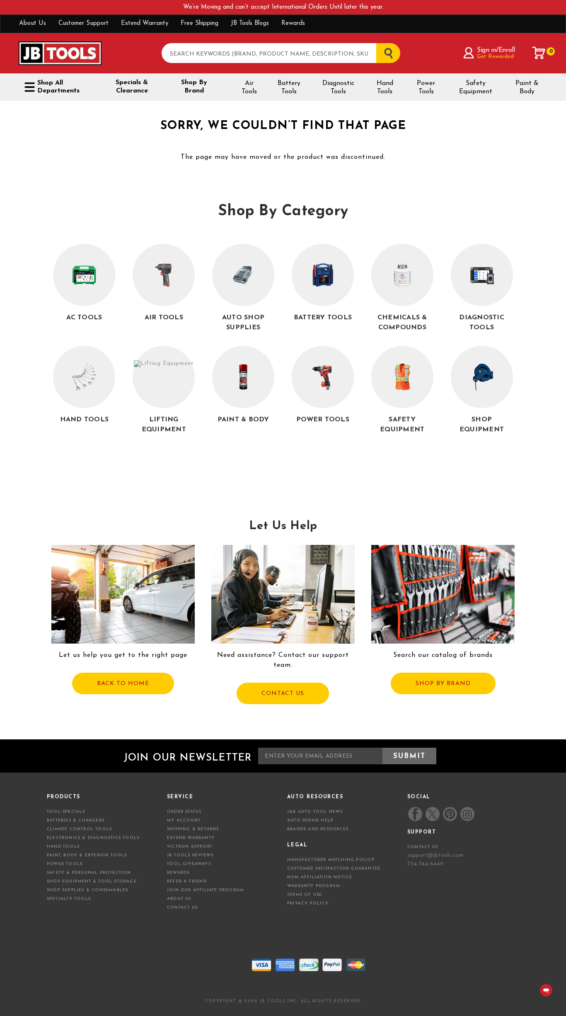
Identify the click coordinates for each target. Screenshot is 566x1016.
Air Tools (249, 87)
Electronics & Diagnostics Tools (93, 838)
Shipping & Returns (193, 829)
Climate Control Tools (79, 829)
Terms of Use (304, 894)
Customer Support (83, 23)
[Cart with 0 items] (539, 53)
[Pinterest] (450, 814)
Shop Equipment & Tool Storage (92, 881)
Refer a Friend (187, 881)
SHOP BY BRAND (443, 684)
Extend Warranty (144, 23)
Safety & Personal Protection (89, 872)
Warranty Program (313, 886)
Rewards (293, 23)
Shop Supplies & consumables (87, 890)
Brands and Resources (317, 829)
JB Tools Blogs (250, 23)
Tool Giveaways (189, 864)
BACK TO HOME (123, 684)
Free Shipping (199, 23)
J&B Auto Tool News (315, 811)
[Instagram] (467, 814)
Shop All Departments (58, 87)
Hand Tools (385, 87)
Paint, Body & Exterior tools (87, 855)
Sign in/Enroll (496, 50)
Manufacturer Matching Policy (331, 860)
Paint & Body (526, 87)
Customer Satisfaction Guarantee (333, 868)
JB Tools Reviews (190, 855)
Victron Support (190, 846)
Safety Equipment (475, 87)
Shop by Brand (194, 86)
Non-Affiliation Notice (319, 877)
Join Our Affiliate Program (205, 890)
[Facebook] (415, 814)
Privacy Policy (308, 903)
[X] (432, 814)
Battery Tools (289, 87)
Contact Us (182, 907)
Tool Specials (66, 811)
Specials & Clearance (132, 86)
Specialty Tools (69, 899)
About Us (32, 23)
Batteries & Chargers (75, 820)
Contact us (422, 847)
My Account (184, 820)
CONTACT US (282, 693)
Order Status (184, 811)
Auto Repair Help (310, 820)
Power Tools (426, 87)
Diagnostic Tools (338, 87)
